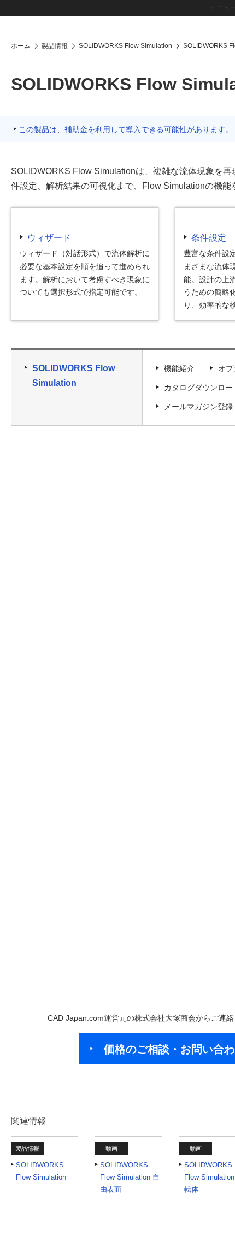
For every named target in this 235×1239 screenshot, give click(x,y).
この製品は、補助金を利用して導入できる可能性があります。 (126, 137)
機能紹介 (179, 376)
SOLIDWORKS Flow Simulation (73, 383)
